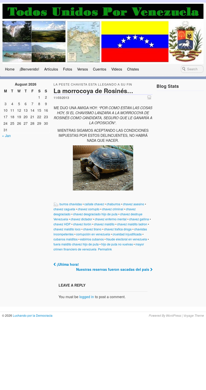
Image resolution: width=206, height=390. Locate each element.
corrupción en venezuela (93, 234)
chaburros (113, 204)
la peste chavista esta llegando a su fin (93, 84)
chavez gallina (139, 219)
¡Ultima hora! (67, 264)
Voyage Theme (193, 315)
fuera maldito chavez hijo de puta (76, 244)
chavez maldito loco (67, 229)
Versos (82, 69)
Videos (116, 69)
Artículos (51, 69)
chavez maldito (104, 224)
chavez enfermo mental (111, 219)
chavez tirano (92, 229)
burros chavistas (71, 204)
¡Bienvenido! (29, 69)
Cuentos (99, 69)
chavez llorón (82, 224)
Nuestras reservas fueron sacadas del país (113, 269)
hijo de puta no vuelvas (117, 244)
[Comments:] (149, 97)
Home (10, 69)
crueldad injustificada (127, 234)
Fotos (67, 69)
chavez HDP (62, 224)
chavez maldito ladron (132, 224)
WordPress (173, 315)
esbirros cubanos (92, 239)
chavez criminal (112, 209)
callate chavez (94, 204)
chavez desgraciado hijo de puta (95, 214)
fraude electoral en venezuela (126, 239)
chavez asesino (133, 204)
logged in (86, 296)
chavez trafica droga (118, 229)
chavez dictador (81, 219)
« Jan (6, 135)
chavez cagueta (64, 209)
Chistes (133, 69)
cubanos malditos (66, 239)
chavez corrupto (88, 209)
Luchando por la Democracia (32, 315)
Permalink (105, 249)
